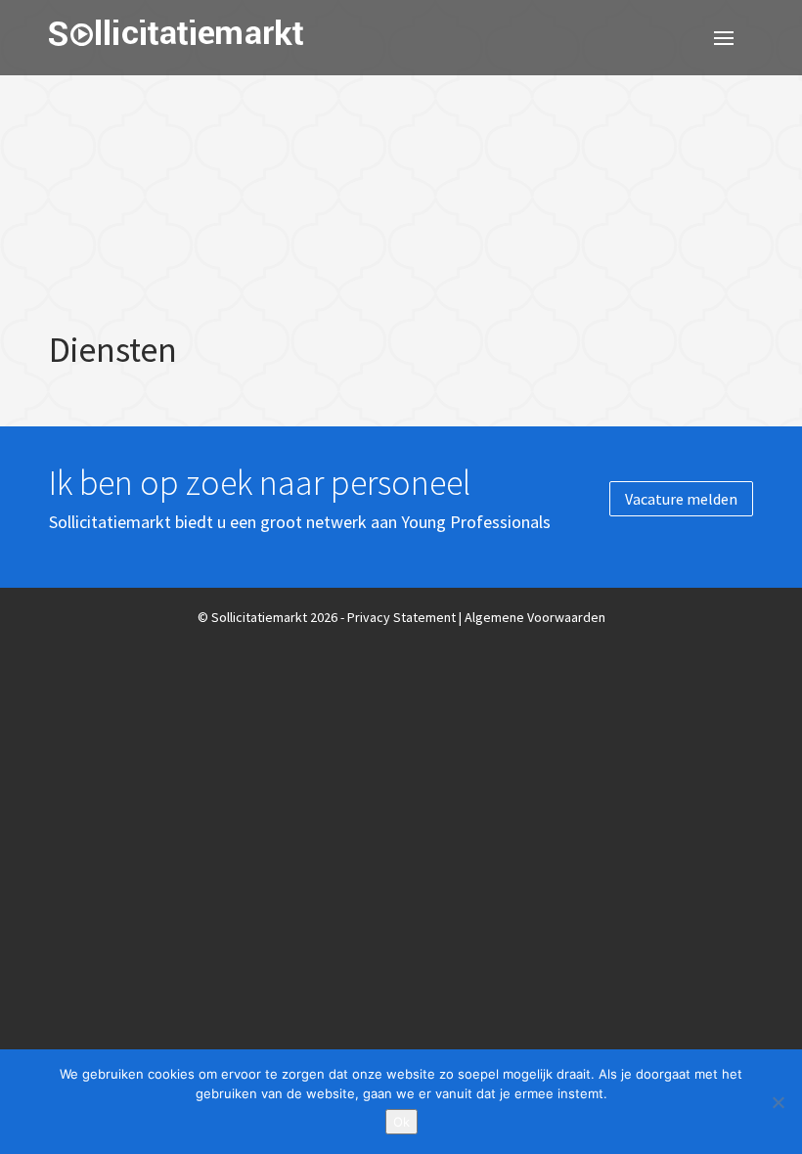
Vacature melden (681, 499)
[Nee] (777, 1102)
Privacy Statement (401, 617)
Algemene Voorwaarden (535, 617)
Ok (401, 1122)
